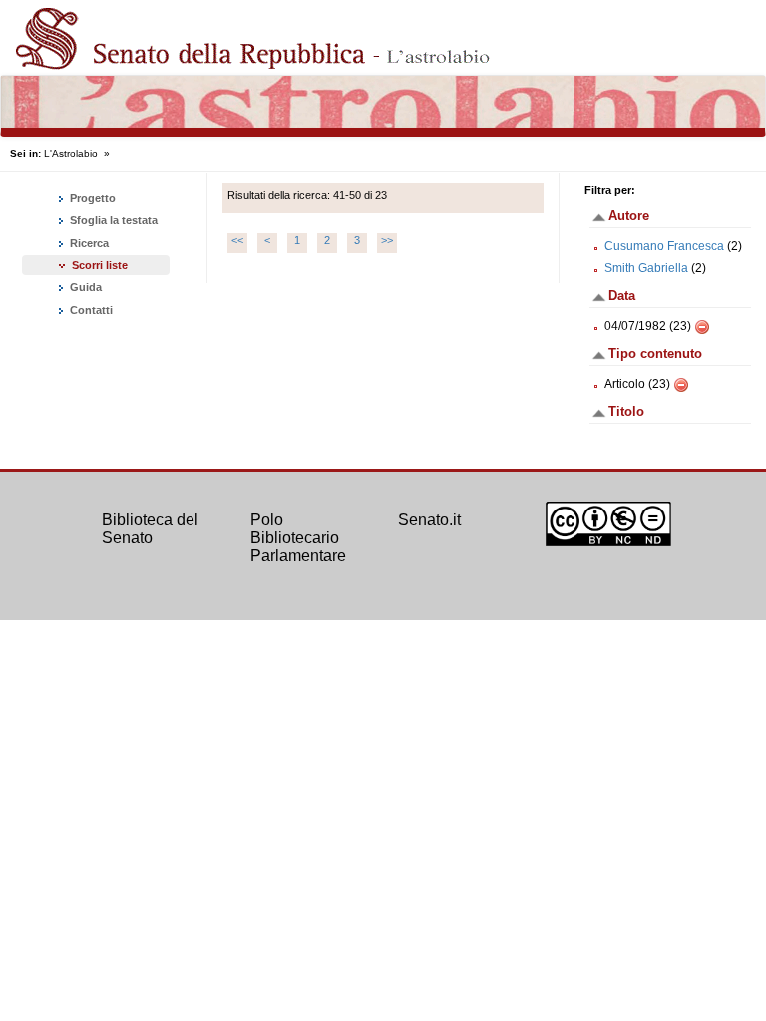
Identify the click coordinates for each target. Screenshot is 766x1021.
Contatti (90, 310)
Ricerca (88, 243)
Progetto (91, 198)
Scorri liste (100, 265)
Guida (84, 287)
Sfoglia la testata (112, 220)
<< (237, 240)
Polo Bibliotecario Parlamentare (298, 537)
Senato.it (429, 519)
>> (387, 240)
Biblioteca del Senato (150, 528)
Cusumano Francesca (664, 246)
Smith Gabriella (646, 268)
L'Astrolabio (71, 153)
